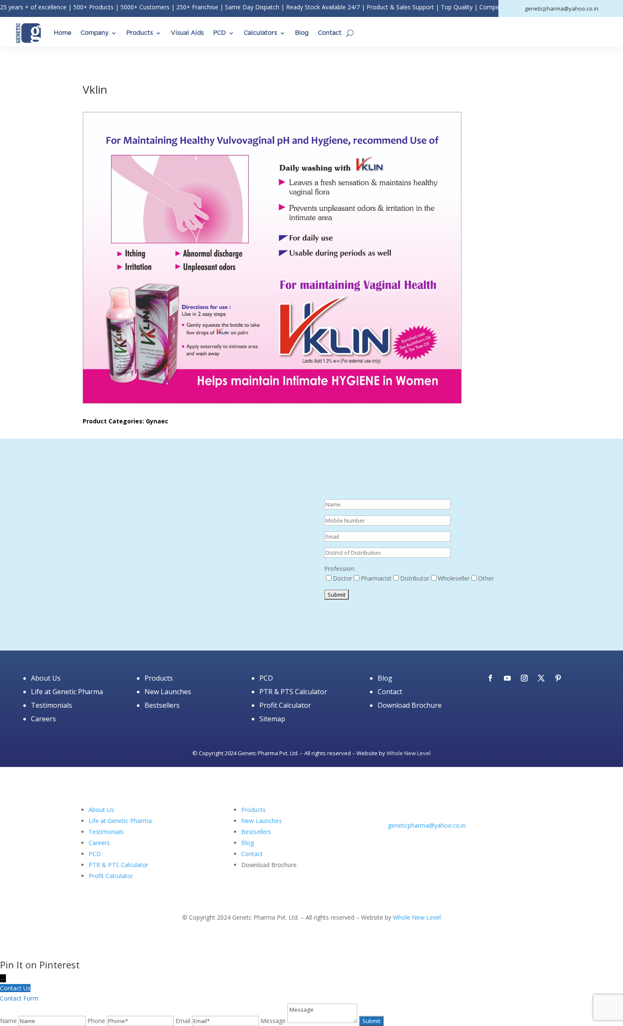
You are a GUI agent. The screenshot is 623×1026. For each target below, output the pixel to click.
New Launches (168, 691)
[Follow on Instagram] (524, 678)
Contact (330, 33)
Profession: (339, 568)
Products (139, 33)
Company (94, 33)
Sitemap (272, 718)
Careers (43, 718)
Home (62, 33)
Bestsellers (162, 705)
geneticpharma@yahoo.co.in (427, 825)
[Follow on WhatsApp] (445, 837)
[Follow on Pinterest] (558, 678)
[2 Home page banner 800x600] (191, 623)
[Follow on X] (541, 678)
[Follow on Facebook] (490, 678)
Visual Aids (187, 33)
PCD (219, 33)
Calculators (260, 33)
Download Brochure (410, 705)
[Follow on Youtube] (507, 678)
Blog (302, 33)
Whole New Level (409, 753)
